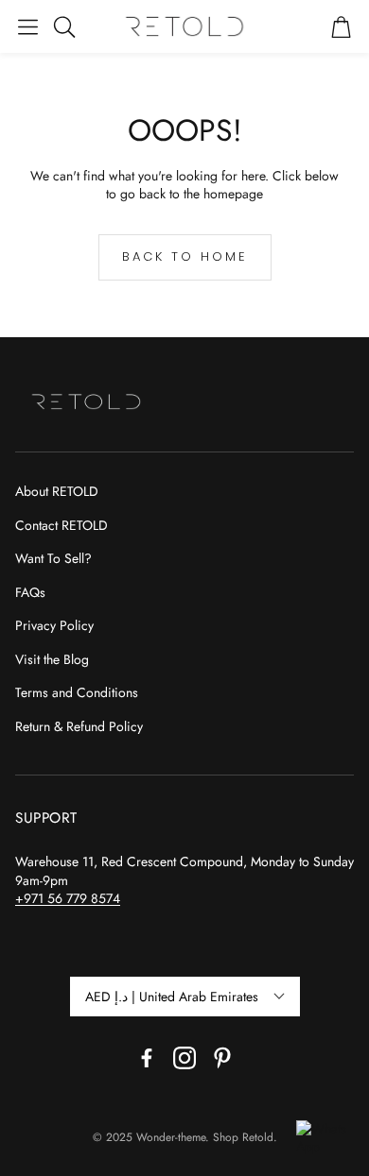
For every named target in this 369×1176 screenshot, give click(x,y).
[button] (28, 26)
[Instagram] (184, 1058)
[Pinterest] (222, 1058)
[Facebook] (146, 1058)
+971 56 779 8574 (67, 898)
